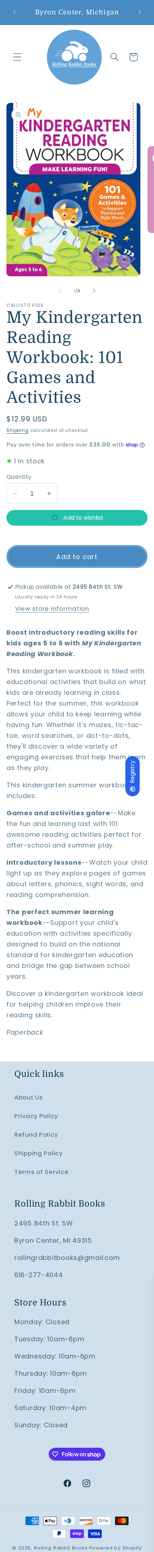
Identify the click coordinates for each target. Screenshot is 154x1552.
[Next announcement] (140, 12)
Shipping (17, 430)
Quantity (19, 477)
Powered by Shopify (115, 1547)
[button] (17, 57)
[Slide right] (94, 291)
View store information (52, 608)
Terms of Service (41, 1171)
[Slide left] (60, 291)
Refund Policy (36, 1134)
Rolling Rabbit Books (61, 1547)
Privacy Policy (36, 1116)
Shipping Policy (38, 1153)
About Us (28, 1097)
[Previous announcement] (14, 12)
